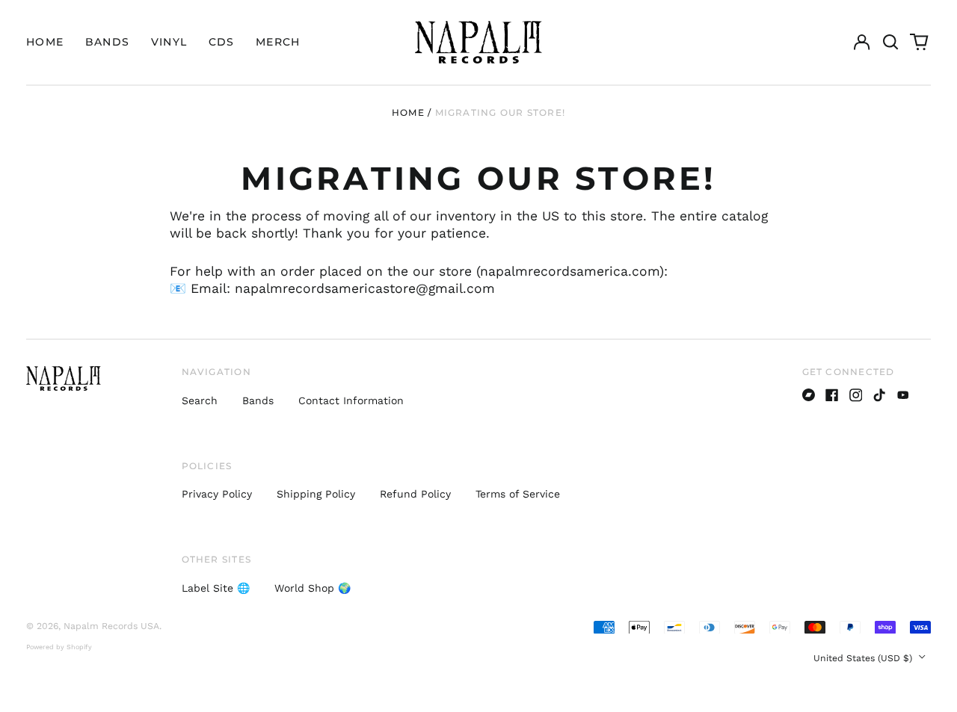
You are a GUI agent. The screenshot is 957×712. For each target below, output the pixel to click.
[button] (890, 43)
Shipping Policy (316, 494)
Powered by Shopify (59, 647)
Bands (107, 42)
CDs (222, 42)
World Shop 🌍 (312, 588)
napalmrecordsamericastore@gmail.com (365, 288)
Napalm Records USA (111, 626)
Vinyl (169, 42)
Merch (278, 42)
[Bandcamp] (809, 395)
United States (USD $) (864, 658)
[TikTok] (879, 395)
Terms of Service (518, 494)
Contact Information (351, 400)
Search (200, 400)
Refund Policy (415, 494)
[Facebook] (832, 395)
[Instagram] (856, 395)
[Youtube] (903, 395)
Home (45, 42)
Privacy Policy (217, 494)
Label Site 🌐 (216, 588)
